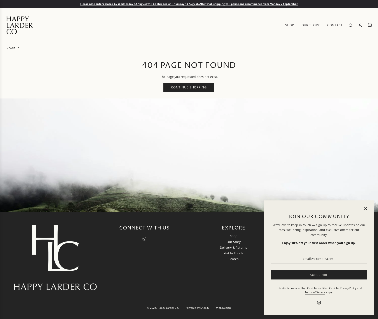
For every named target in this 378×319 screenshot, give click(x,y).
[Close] (365, 208)
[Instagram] (144, 238)
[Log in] (360, 25)
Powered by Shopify (197, 308)
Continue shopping (189, 87)
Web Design (223, 308)
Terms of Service (315, 292)
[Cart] (370, 25)
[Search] (350, 25)
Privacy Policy (348, 288)
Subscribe (319, 275)
